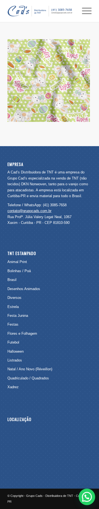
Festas (12, 324)
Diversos (14, 298)
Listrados (14, 360)
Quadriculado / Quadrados (28, 378)
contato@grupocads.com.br (29, 211)
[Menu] (84, 11)
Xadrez (13, 387)
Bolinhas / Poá (19, 271)
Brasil (11, 280)
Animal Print (17, 262)
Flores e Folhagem (22, 333)
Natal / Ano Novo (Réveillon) (29, 369)
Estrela (13, 307)
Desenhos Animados (23, 289)
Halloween (15, 351)
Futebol (13, 342)
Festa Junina (17, 316)
